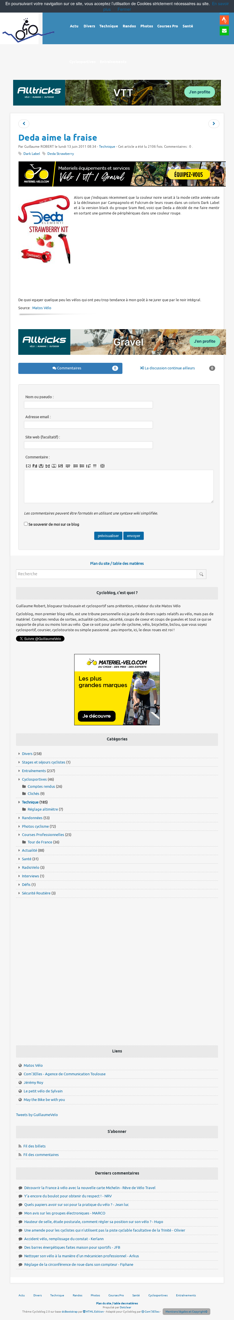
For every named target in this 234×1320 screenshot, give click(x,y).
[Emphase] (35, 466)
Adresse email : (38, 417)
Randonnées (32, 817)
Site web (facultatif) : (42, 437)
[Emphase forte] (28, 466)
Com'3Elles (151, 1311)
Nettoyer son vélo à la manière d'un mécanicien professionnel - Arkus (81, 1256)
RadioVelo (30, 867)
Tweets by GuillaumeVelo (37, 1114)
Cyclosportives (34, 779)
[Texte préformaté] (88, 466)
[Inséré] (41, 466)
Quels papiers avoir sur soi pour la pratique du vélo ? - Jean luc (76, 1204)
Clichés (33, 793)
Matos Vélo (41, 307)
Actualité (29, 850)
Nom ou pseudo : (39, 397)
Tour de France (40, 842)
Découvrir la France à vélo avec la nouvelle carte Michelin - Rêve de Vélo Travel (90, 1187)
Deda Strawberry (60, 154)
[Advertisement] (122, 280)
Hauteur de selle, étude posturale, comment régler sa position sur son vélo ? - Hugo (93, 1221)
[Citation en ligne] (54, 466)
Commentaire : (37, 457)
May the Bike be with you (44, 1099)
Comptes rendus (41, 786)
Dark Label (31, 154)
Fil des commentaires (41, 1154)
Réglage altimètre (43, 809)
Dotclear (125, 1307)
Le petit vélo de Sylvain (43, 1091)
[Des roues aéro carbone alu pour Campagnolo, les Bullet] (23, 124)
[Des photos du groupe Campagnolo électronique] (213, 124)
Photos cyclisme (35, 826)
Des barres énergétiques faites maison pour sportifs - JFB (72, 1247)
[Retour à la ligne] (68, 466)
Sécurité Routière (36, 893)
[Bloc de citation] (95, 466)
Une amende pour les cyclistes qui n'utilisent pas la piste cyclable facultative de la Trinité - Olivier (104, 1230)
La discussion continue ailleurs (178, 368)
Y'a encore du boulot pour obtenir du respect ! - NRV (68, 1196)
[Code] (60, 466)
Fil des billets (34, 1146)
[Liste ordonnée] (82, 466)
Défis (26, 884)
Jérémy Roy (33, 1082)
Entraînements (34, 770)
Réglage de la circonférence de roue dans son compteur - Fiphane (78, 1264)
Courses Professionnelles (43, 834)
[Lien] (102, 466)
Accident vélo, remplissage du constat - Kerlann (64, 1238)
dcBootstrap (70, 1311)
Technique (107, 147)
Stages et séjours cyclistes (43, 762)
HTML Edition (94, 1311)
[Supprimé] (48, 466)
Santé (26, 859)
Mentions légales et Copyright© (186, 1311)
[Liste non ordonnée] (75, 466)
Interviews (30, 876)
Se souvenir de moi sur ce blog (54, 524)
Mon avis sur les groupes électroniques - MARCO (64, 1213)
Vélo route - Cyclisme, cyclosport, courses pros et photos (29, 34)
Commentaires (86, 368)
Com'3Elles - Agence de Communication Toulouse (65, 1074)
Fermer (124, 9)
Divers (27, 753)
